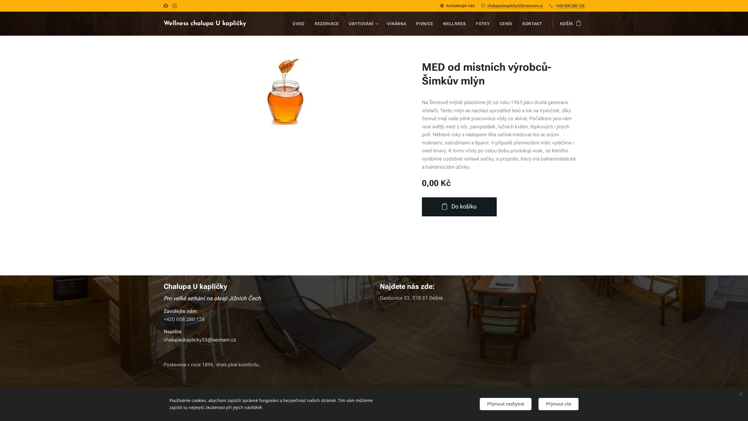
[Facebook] (165, 6)
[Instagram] (174, 6)
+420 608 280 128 (569, 5)
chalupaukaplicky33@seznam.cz (515, 5)
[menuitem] (299, 23)
